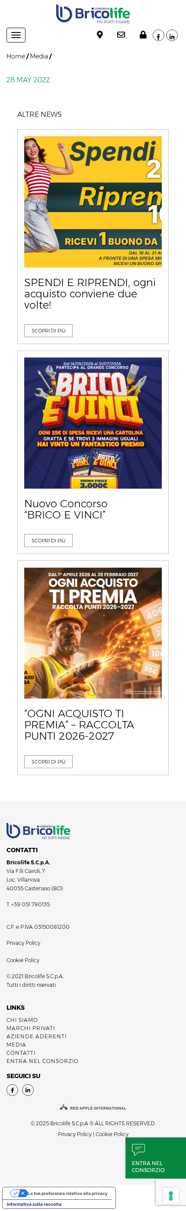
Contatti (20, 1053)
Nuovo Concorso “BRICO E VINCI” (66, 509)
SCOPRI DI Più (48, 331)
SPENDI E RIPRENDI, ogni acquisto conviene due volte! (90, 294)
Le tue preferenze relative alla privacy (68, 1193)
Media (39, 56)
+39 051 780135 (30, 904)
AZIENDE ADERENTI (36, 1036)
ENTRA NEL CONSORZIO (42, 1061)
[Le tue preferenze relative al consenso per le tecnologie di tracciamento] (171, 1196)
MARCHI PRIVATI (30, 1028)
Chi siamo (22, 1020)
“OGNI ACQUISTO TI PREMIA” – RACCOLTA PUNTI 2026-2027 (79, 725)
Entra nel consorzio (148, 1166)
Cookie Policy (22, 960)
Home (15, 56)
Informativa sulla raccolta (34, 1204)
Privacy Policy (23, 943)
